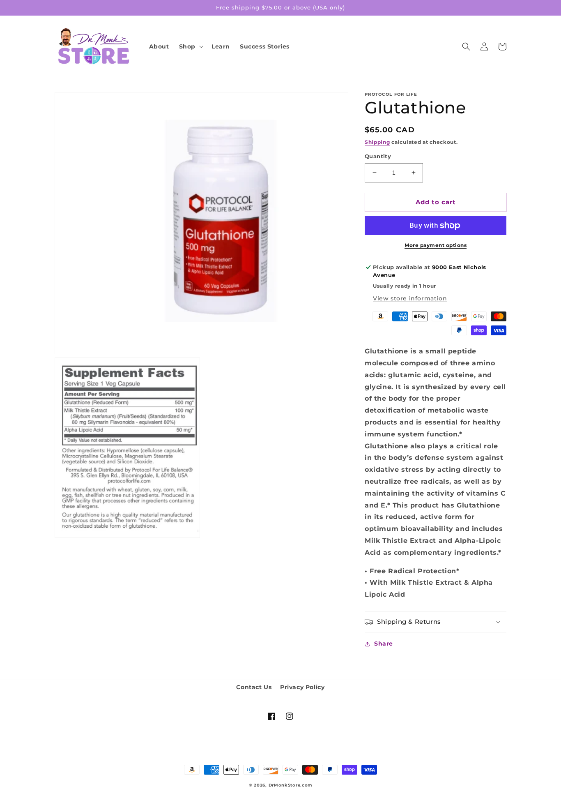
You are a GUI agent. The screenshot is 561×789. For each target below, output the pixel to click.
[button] (190, 46)
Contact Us (253, 687)
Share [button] (383, 643)
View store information (410, 298)
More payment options (436, 245)
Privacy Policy (302, 687)
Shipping (377, 142)
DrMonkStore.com (291, 785)
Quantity (378, 156)
